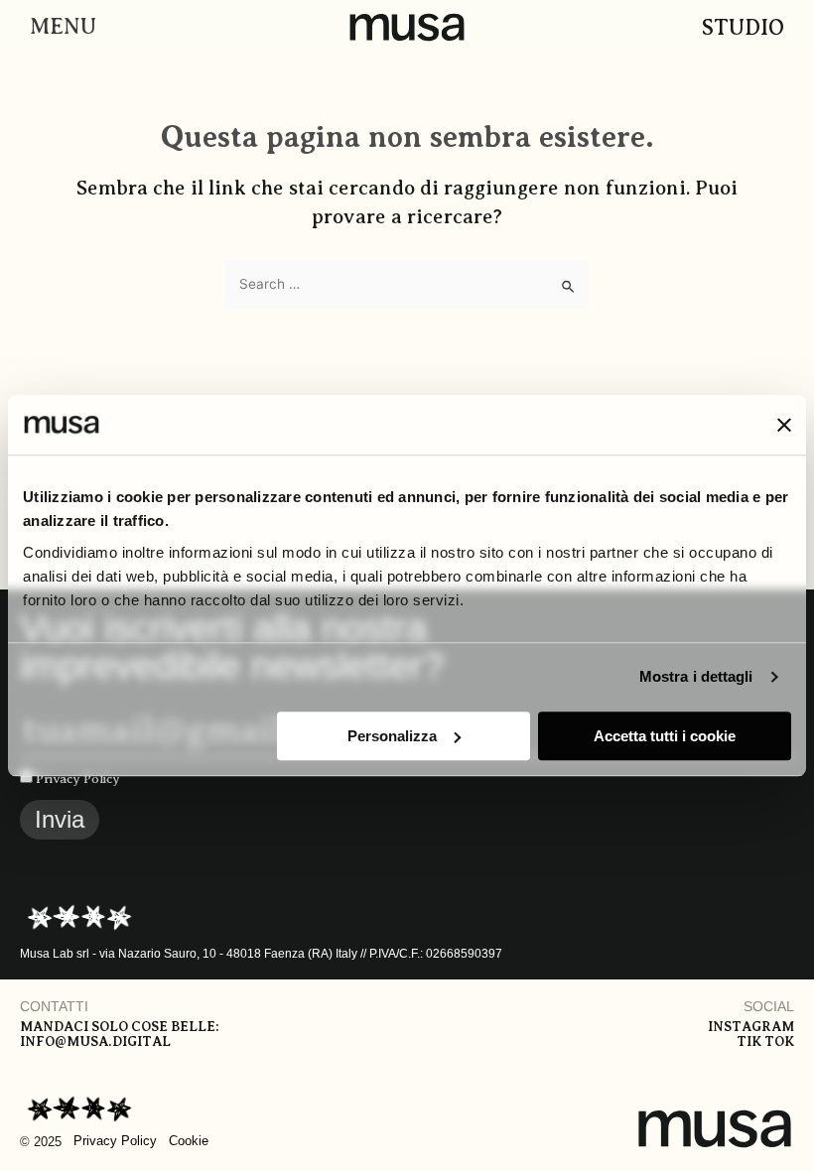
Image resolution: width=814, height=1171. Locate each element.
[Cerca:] (407, 284)
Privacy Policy (78, 778)
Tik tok (765, 1041)
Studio (743, 27)
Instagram (751, 1026)
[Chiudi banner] (784, 425)
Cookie (188, 1140)
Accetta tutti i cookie (665, 735)
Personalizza (392, 735)
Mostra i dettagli (696, 676)
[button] (58, 27)
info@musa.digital (95, 1041)
